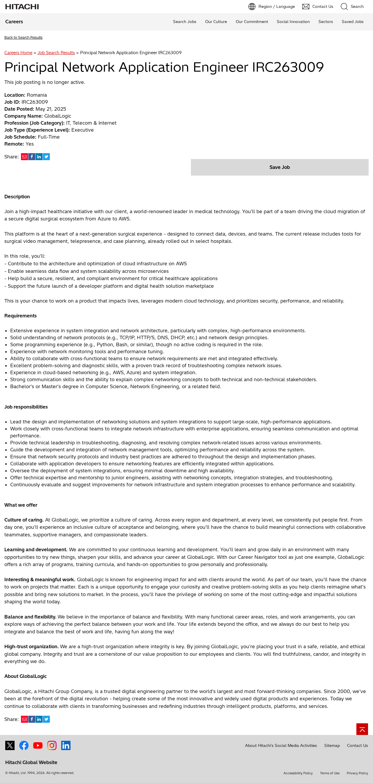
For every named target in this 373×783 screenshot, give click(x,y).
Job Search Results (56, 52)
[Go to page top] (362, 729)
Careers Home (18, 52)
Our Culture (216, 21)
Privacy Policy (357, 773)
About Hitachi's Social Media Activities (281, 745)
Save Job (280, 167)
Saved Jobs (353, 21)
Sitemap (332, 745)
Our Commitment (252, 21)
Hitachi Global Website (31, 762)
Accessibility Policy (298, 773)
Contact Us (357, 745)
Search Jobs (184, 21)
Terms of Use (329, 773)
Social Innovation (293, 21)
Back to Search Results (23, 37)
